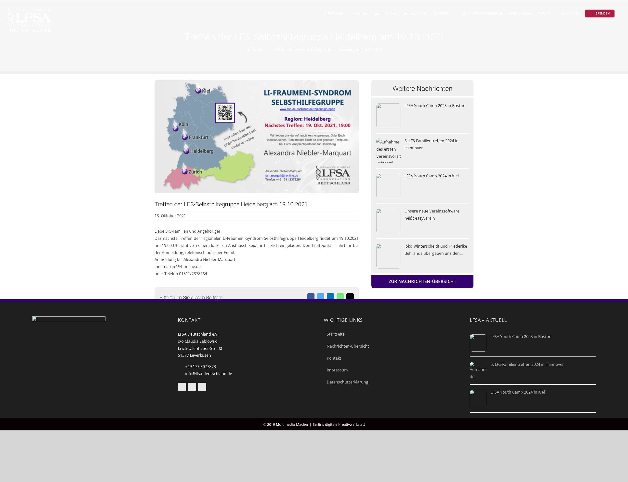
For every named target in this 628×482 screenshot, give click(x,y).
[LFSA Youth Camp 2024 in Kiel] (388, 186)
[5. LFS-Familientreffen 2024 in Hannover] (388, 151)
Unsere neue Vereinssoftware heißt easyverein (432, 214)
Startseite (336, 334)
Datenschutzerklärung (347, 382)
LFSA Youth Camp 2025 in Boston (435, 105)
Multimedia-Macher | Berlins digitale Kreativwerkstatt (320, 424)
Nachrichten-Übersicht (348, 346)
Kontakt (334, 358)
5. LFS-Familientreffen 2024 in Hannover (431, 144)
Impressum (337, 370)
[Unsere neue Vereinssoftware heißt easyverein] (388, 221)
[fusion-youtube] (182, 387)
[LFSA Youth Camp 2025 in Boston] (388, 115)
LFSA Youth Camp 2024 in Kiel (432, 176)
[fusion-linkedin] (202, 387)
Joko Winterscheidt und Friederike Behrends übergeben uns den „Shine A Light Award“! (436, 250)
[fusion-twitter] (192, 387)
